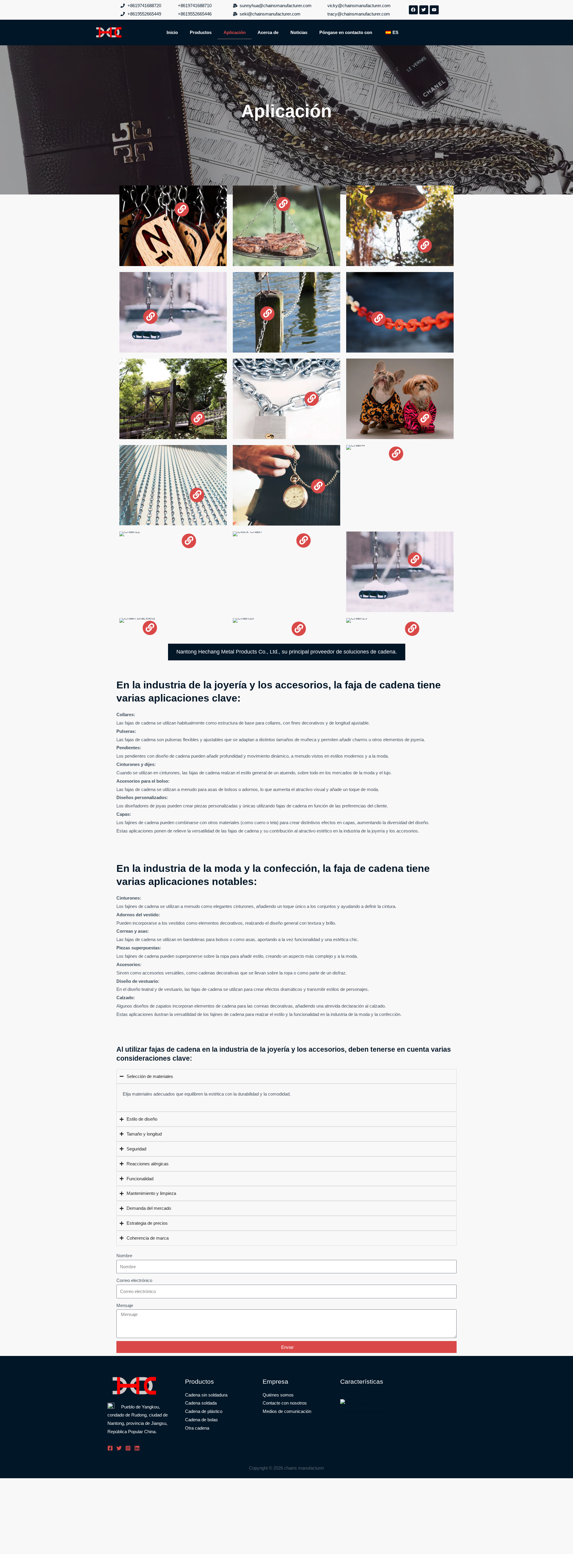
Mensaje (124, 1305)
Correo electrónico (134, 1280)
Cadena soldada (201, 1402)
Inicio (172, 32)
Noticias (298, 32)
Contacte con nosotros (285, 1402)
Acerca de (268, 32)
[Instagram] (128, 1448)
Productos (201, 32)
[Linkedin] (137, 1448)
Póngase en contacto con (345, 32)
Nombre (124, 1255)
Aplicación (235, 32)
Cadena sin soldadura (206, 1394)
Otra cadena (197, 1428)
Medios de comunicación (287, 1411)
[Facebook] (110, 1448)
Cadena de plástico (203, 1411)
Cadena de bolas (201, 1419)
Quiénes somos (278, 1394)
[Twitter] (119, 1448)
